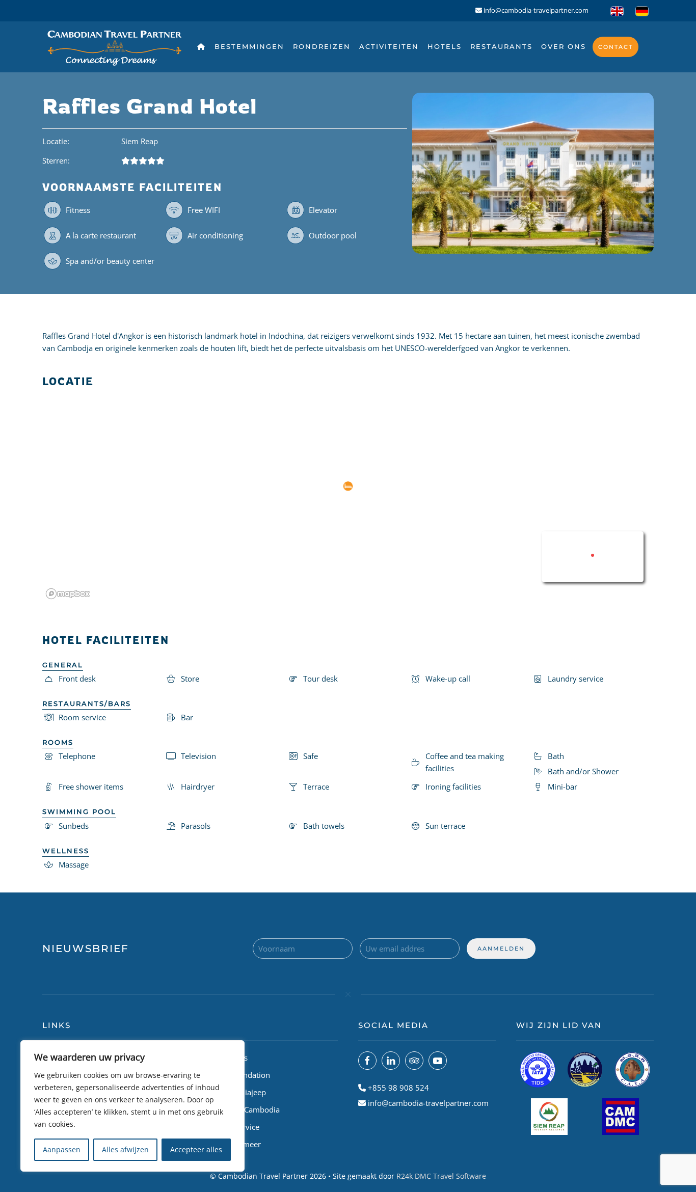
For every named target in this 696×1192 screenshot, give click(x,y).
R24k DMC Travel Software (441, 1176)
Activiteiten (389, 46)
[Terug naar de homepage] (114, 46)
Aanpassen (62, 1149)
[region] (132, 1106)
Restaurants (501, 46)
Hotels (444, 46)
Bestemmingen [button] (249, 46)
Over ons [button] (563, 46)
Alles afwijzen (125, 1149)
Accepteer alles (196, 1149)
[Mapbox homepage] (67, 594)
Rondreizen (322, 46)
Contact (615, 46)
